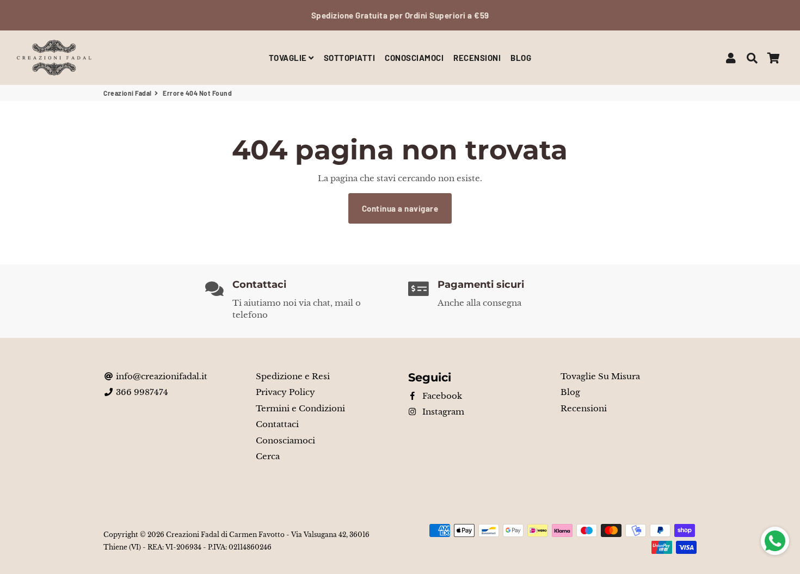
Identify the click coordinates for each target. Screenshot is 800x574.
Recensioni (584, 408)
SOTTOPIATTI (350, 58)
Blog (570, 392)
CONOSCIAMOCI (414, 58)
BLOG (520, 58)
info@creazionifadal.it (160, 376)
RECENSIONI (477, 58)
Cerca (268, 456)
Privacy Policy (285, 392)
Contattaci (277, 424)
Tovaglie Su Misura (600, 376)
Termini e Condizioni (300, 408)
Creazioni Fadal (127, 93)
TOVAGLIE (289, 58)
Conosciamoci (285, 440)
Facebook (441, 396)
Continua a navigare (400, 208)
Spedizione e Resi (293, 376)
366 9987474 (141, 392)
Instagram (442, 411)
